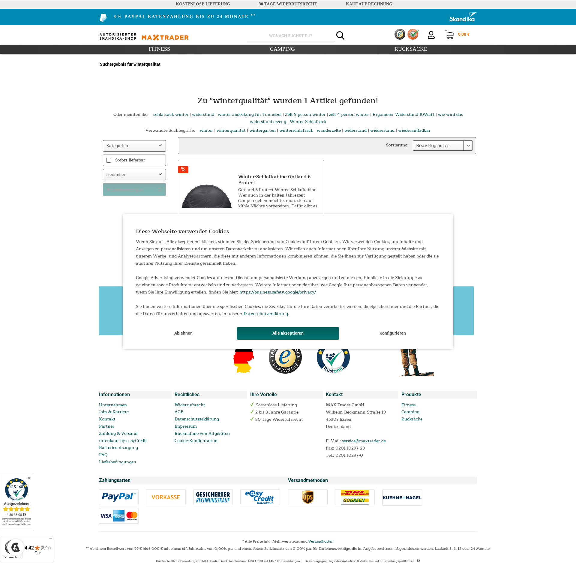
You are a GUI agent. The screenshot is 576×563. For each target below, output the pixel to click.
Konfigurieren (393, 333)
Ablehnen (183, 333)
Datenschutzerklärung (266, 313)
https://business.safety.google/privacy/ (277, 292)
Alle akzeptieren (288, 333)
